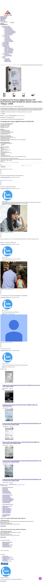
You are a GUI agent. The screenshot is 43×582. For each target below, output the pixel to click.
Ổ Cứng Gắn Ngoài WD (7, 27)
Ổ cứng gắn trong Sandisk (9, 41)
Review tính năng (7, 60)
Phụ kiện (4, 516)
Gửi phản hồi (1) (3, 188)
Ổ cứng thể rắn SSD (8, 39)
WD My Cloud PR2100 (9, 51)
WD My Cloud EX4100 (7, 510)
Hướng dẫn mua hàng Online (7, 542)
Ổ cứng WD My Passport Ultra (8, 498)
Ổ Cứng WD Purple (6, 45)
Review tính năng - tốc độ (7, 560)
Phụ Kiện (4, 56)
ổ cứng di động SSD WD (9, 33)
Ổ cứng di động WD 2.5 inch (7, 494)
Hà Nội (1, 581)
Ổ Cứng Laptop (7, 36)
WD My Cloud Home (8, 48)
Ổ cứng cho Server (6, 53)
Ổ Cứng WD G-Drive (6, 26)
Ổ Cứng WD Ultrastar (8, 55)
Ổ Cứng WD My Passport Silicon (8, 499)
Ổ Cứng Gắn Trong (6, 35)
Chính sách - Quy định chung (7, 557)
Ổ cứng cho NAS (7, 38)
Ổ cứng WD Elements (8, 29)
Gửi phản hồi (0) (3, 177)
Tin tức (4, 57)
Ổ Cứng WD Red (5, 44)
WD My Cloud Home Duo (9, 49)
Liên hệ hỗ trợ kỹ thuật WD (7, 546)
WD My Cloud (7, 47)
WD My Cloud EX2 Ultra (7, 509)
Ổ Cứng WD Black (6, 43)
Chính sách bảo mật (6, 558)
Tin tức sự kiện (7, 58)
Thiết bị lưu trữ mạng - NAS (7, 506)
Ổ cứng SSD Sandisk (8, 34)
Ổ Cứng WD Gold (8, 54)
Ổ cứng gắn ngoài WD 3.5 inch (8, 504)
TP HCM (4, 581)
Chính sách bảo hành (6, 545)
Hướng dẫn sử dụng (8, 61)
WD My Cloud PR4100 (9, 52)
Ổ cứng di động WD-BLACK (10, 32)
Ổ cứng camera (7, 37)
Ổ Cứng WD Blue (6, 42)
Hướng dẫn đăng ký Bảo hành (8, 544)
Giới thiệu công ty (5, 556)
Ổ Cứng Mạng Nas (6, 46)
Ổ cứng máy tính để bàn (9, 40)
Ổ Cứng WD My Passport (9, 30)
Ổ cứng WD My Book (8, 28)
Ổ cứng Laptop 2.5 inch (6, 514)
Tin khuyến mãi (7, 59)
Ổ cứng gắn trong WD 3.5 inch (8, 487)
